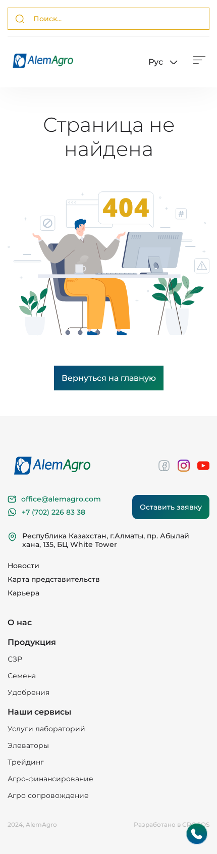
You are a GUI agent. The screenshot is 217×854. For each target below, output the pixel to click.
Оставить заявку (171, 507)
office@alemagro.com (61, 499)
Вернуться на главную (109, 378)
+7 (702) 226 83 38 (53, 512)
